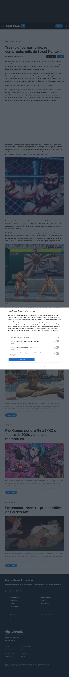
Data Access (34, 366)
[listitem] (34, 337)
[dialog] (34, 338)
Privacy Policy (45, 366)
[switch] (56, 341)
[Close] (65, 311)
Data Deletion (24, 366)
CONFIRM (21, 359)
